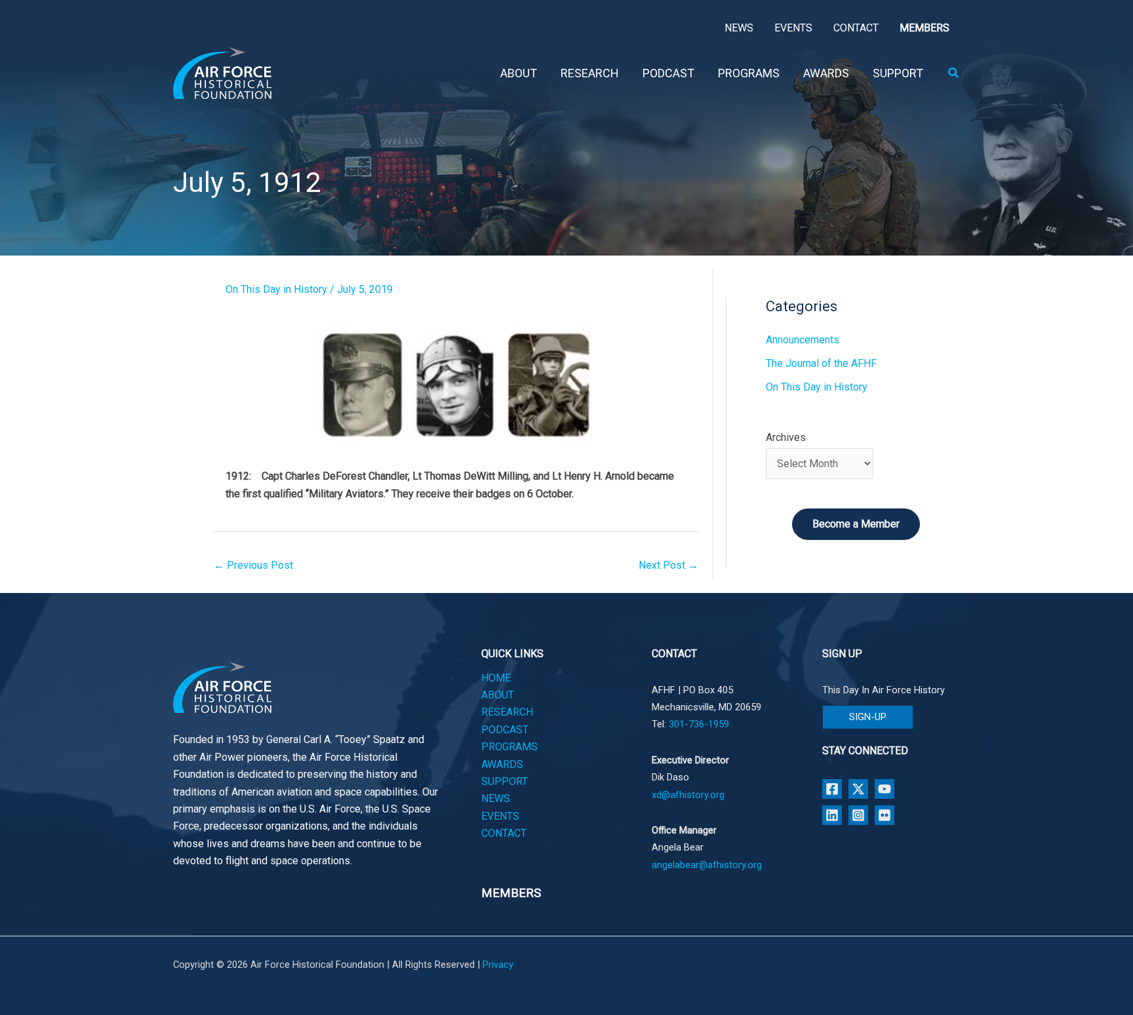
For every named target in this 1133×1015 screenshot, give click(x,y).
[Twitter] (858, 789)
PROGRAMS (509, 746)
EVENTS (500, 816)
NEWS (495, 798)
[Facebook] (832, 789)
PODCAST (504, 729)
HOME (496, 678)
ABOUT (497, 695)
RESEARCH (507, 712)
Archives (786, 437)
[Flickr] (884, 815)
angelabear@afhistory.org (707, 865)
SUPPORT (504, 781)
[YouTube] (884, 789)
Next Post (668, 565)
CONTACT (504, 833)
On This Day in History (276, 289)
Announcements (802, 340)
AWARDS (502, 764)
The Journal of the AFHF (821, 363)
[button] (954, 73)
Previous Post (253, 565)
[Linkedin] (832, 815)
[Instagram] (858, 815)
